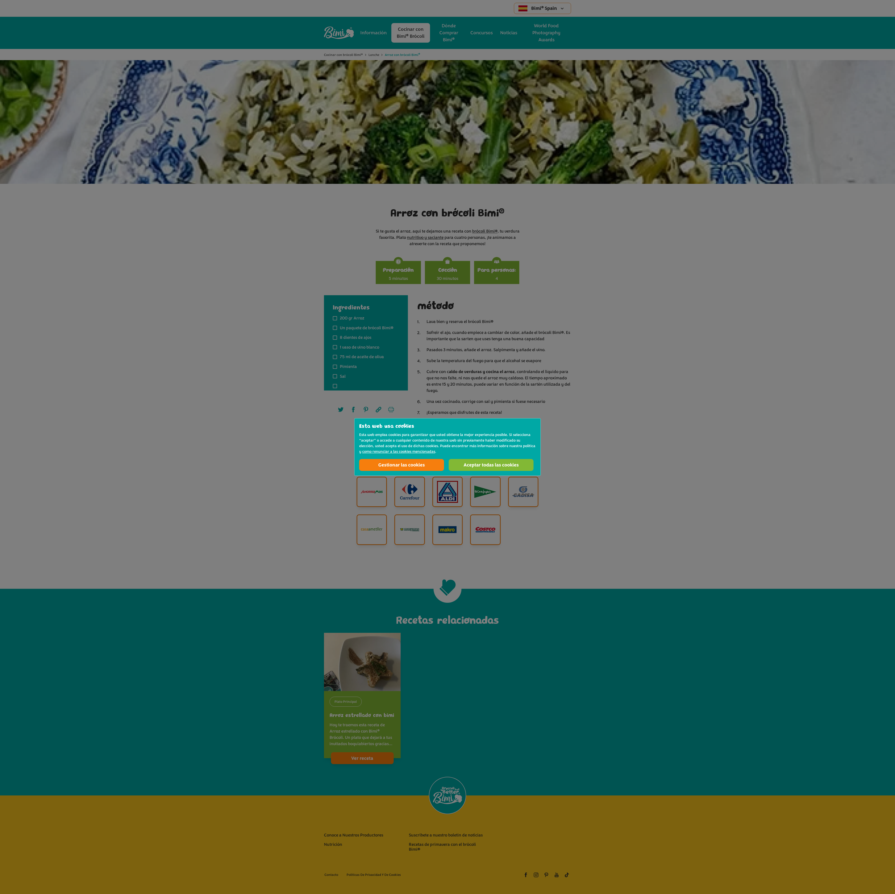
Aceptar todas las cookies (491, 465)
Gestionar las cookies (401, 465)
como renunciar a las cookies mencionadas (398, 451)
